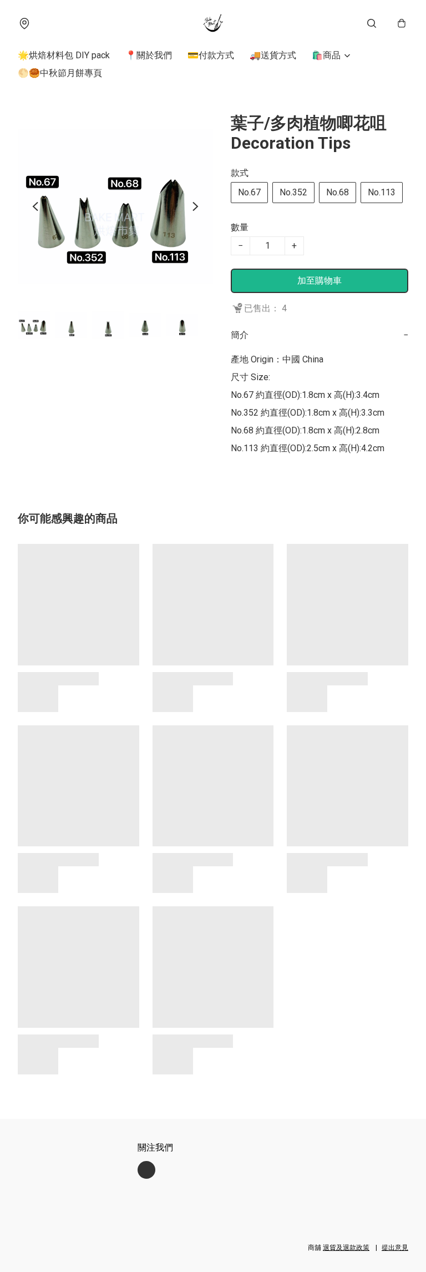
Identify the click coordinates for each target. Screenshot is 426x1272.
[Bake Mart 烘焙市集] (213, 23)
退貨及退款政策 (346, 1247)
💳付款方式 (210, 55)
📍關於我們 (148, 55)
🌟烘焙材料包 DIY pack (64, 55)
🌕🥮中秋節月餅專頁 (60, 73)
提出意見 (395, 1247)
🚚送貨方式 (273, 55)
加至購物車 (319, 280)
